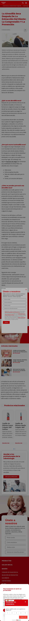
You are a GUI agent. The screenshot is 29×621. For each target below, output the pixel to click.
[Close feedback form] (25, 601)
